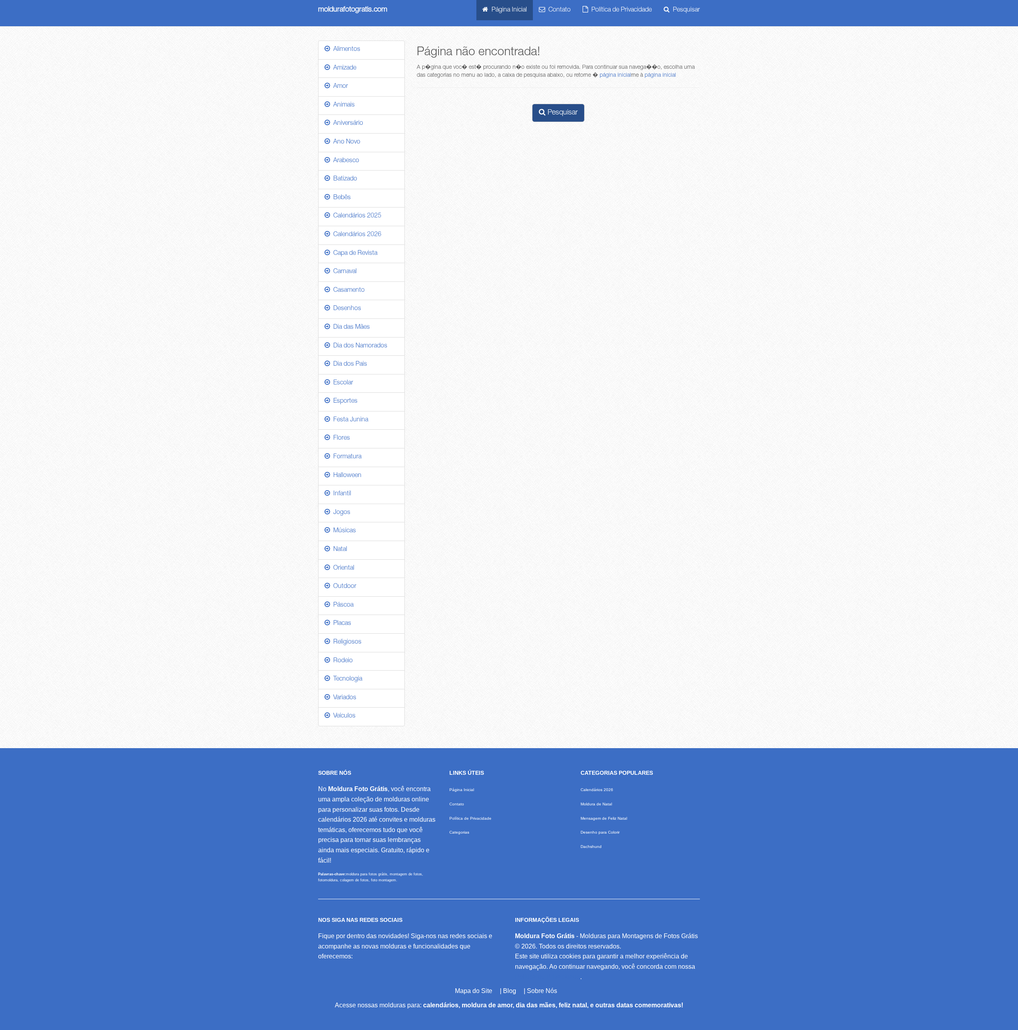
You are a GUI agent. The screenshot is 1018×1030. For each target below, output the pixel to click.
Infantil (340, 494)
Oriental (342, 568)
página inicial (615, 75)
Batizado (343, 179)
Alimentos (345, 50)
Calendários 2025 (355, 216)
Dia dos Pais (348, 364)
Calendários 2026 (355, 235)
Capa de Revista (353, 253)
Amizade (343, 68)
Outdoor (343, 587)
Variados (343, 698)
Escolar (341, 383)
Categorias (459, 832)
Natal (338, 550)
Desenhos (345, 309)
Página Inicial (507, 10)
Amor (339, 86)
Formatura (345, 457)
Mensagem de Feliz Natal (604, 818)
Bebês (340, 198)
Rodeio (341, 661)
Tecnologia (346, 679)
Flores (340, 438)
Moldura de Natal (596, 804)
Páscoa (342, 605)
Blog (509, 990)
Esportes (343, 401)
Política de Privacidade (620, 10)
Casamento (347, 290)
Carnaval (343, 272)
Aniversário (346, 123)
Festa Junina (349, 420)
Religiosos (345, 642)
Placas (340, 624)
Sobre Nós (542, 990)
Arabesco (344, 161)
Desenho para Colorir (600, 832)
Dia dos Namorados (358, 346)
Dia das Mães (350, 327)
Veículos (343, 716)
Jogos (340, 513)
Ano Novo (345, 142)
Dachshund (591, 846)
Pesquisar (685, 10)
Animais (342, 105)
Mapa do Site (473, 990)
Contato (558, 10)
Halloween (345, 476)
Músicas (343, 531)
